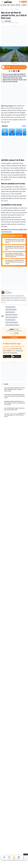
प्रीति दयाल (9, 293)
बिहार (8, 5)
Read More (3, 302)
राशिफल (9, 349)
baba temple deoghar (11, 309)
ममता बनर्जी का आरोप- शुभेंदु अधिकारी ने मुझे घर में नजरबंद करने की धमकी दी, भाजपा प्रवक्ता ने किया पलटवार (14, 396)
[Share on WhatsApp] (9, 71)
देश (3, 346)
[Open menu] (2, 2)
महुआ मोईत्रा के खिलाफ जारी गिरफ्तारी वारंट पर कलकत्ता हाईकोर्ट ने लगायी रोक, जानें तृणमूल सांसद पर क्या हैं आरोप (14, 403)
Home (2, 9)
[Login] (14, 858)
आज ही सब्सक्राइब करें (14, 337)
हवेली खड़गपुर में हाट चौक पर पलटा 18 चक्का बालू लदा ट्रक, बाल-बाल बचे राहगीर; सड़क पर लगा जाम (14, 241)
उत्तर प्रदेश (13, 5)
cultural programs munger (12, 325)
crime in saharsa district (11, 322)
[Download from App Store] (16, 356)
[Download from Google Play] (7, 356)
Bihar (11, 9)
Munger (16, 9)
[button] (14, 54)
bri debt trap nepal (10, 320)
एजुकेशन (7, 346)
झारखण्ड (4, 5)
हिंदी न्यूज (13, 351)
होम (1, 5)
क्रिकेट (4, 349)
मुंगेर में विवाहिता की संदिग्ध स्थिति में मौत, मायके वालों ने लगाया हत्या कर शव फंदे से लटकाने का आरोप (15, 248)
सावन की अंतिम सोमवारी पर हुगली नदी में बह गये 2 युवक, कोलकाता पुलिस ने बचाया (14, 409)
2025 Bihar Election (10, 307)
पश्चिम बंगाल (18, 5)
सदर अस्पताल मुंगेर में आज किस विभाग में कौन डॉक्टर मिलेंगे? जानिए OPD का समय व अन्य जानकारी (14, 262)
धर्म (23, 346)
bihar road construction (11, 317)
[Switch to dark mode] (20, 2)
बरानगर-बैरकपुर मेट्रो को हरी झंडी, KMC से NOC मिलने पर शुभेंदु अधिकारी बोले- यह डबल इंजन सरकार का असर (14, 389)
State (7, 9)
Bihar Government (10, 312)
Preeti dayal (8, 21)
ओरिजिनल (24, 5)
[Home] (8, 2)
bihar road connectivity (11, 314)
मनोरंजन (12, 346)
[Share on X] (18, 71)
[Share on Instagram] (16, 71)
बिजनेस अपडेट (18, 346)
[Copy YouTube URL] (14, 71)
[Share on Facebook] (12, 71)
